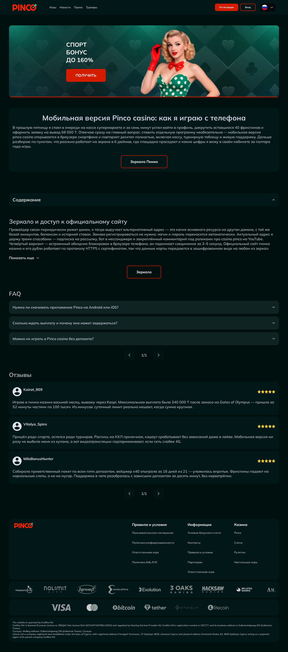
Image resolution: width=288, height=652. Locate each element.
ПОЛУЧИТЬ (86, 75)
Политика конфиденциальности (153, 542)
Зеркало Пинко (144, 161)
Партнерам (195, 562)
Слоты (238, 542)
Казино (241, 524)
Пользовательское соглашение (152, 532)
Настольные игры (245, 562)
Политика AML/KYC (145, 562)
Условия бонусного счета (204, 532)
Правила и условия (149, 524)
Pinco (237, 532)
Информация (200, 524)
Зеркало (144, 272)
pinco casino (23, 137)
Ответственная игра (145, 552)
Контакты (194, 542)
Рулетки (239, 552)
